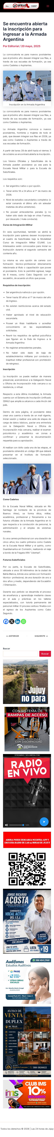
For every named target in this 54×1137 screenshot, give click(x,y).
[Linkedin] (17, 621)
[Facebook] (6, 621)
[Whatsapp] (23, 621)
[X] (11, 621)
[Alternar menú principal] (48, 6)
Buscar (6, 648)
